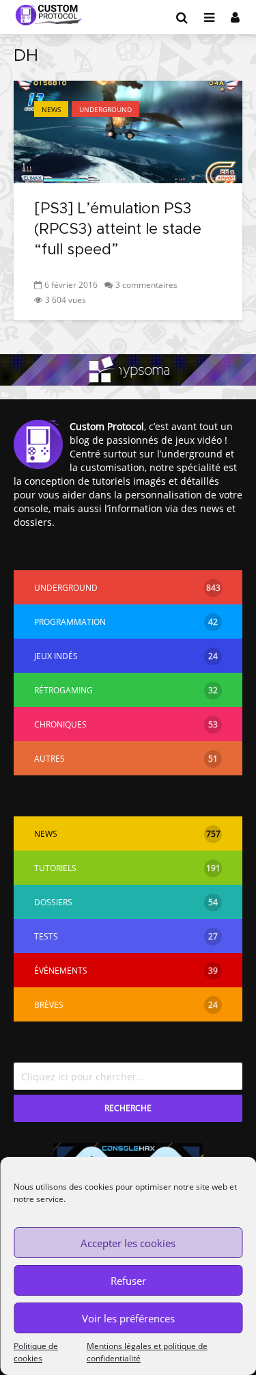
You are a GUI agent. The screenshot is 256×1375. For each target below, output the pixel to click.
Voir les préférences (128, 1318)
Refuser (128, 1280)
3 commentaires (146, 285)
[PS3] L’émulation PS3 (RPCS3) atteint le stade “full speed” (117, 230)
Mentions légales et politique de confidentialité (147, 1352)
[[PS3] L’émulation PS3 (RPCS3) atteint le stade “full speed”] (128, 130)
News (51, 109)
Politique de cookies (36, 1352)
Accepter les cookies (128, 1243)
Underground (105, 109)
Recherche (128, 1108)
